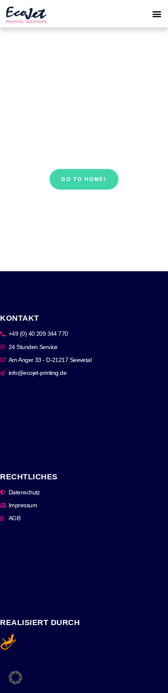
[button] (157, 14)
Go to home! (83, 179)
